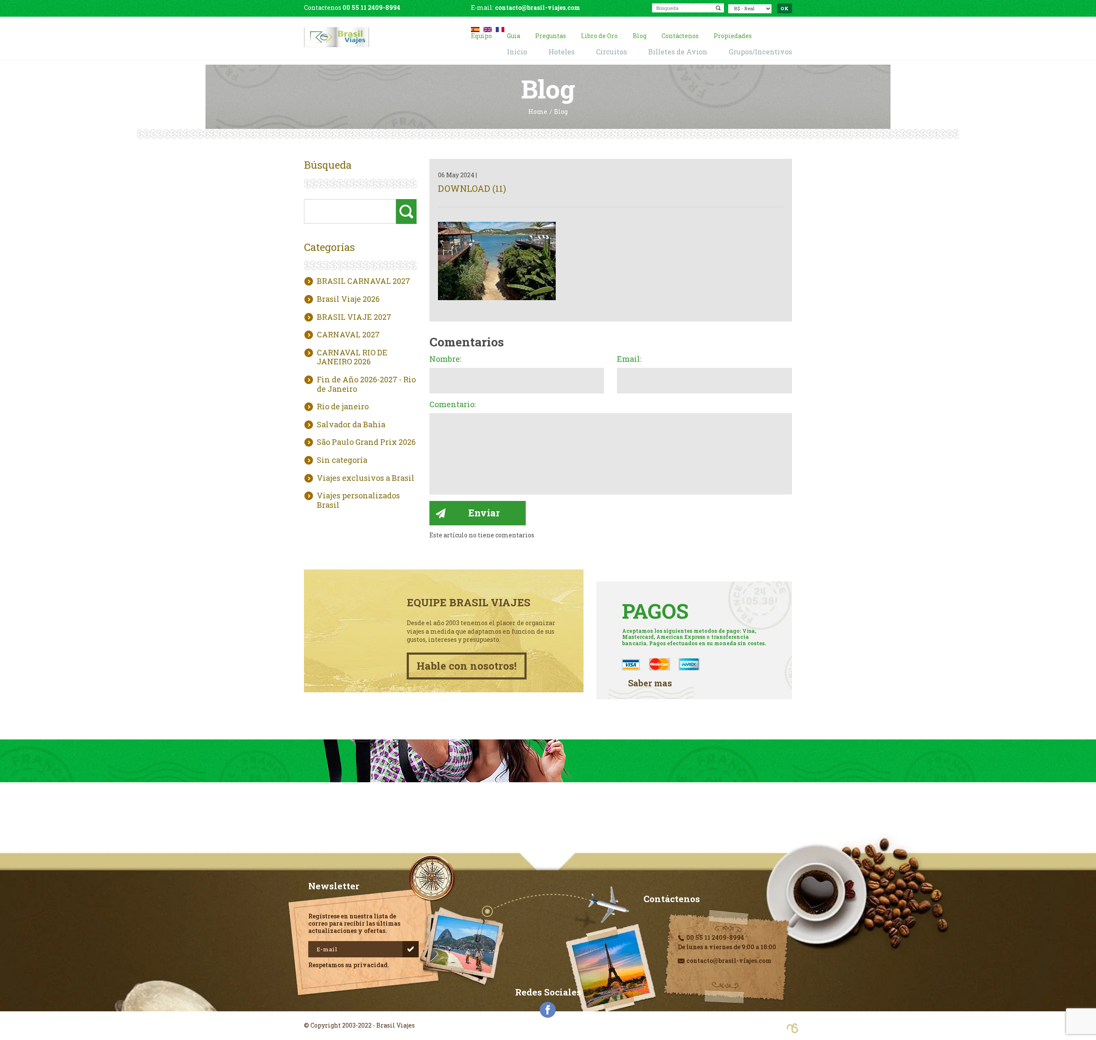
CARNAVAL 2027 (348, 335)
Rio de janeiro (343, 406)
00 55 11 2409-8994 (371, 7)
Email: (629, 359)
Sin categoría (342, 460)
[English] (487, 28)
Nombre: (445, 359)
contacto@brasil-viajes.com (537, 7)
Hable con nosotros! (467, 666)
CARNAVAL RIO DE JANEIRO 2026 (352, 357)
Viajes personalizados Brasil (358, 500)
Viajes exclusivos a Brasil (365, 478)
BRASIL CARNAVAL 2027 (363, 281)
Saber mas (650, 683)
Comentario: (452, 404)
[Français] (500, 28)
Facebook (548, 1010)
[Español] (475, 28)
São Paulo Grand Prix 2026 (366, 442)
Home (537, 112)
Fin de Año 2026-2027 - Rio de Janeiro (366, 384)
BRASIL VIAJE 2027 (354, 317)
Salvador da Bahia (351, 424)
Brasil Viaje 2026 (348, 299)
